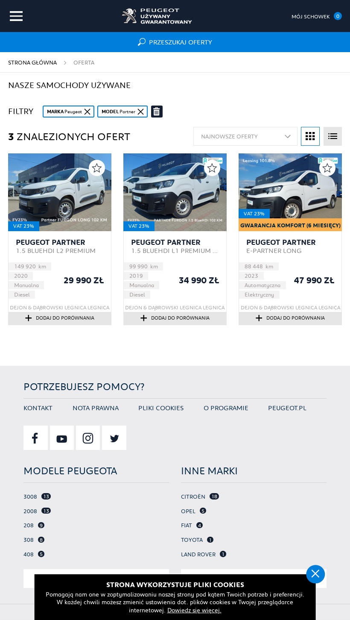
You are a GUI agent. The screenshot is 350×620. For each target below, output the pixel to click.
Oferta (83, 62)
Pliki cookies (161, 407)
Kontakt (37, 407)
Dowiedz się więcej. (194, 610)
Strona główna (32, 62)
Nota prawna (96, 407)
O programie (226, 407)
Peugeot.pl (287, 407)
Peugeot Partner (50, 242)
